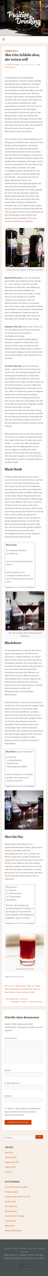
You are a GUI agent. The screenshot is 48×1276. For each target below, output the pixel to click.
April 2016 (9, 1152)
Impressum (29, 1258)
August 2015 (10, 1167)
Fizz (30, 989)
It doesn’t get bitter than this (17, 1197)
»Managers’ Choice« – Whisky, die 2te (25, 1002)
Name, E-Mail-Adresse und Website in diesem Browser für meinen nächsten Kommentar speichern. (23, 1111)
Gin (34, 989)
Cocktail (24, 989)
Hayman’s (21, 221)
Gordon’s (9, 221)
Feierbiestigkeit (16, 869)
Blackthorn (15, 989)
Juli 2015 (8, 1172)
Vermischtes (11, 51)
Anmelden (39, 1258)
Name (8, 1070)
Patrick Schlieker (14, 65)
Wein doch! (9, 1226)
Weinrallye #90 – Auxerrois (17, 999)
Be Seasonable (11, 1192)
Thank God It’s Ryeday (15, 1216)
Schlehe (12, 992)
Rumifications (11, 1211)
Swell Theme (9, 1255)
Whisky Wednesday (13, 1230)
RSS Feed (39, 1255)
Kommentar (11, 1038)
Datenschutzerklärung (13, 1258)
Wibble (8, 857)
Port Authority (11, 1206)
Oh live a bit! (10, 1201)
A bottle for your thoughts (16, 1187)
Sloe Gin (19, 992)
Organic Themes (27, 1255)
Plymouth (32, 218)
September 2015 (12, 1162)
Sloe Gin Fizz (29, 992)
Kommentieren (10, 67)
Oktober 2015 (11, 1157)
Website (8, 1096)
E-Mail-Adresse (12, 1083)
